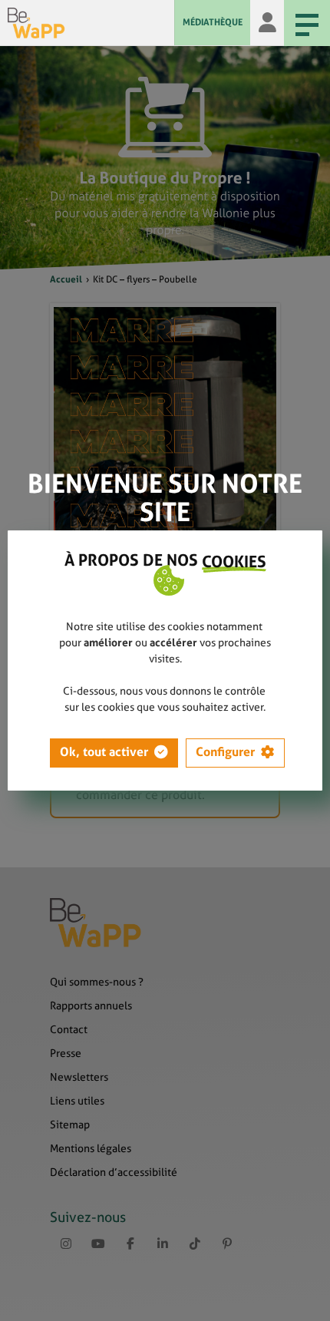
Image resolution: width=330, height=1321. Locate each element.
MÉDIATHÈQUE (213, 22)
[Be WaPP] (91, 23)
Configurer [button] (225, 752)
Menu (307, 23)
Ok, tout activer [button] (104, 752)
